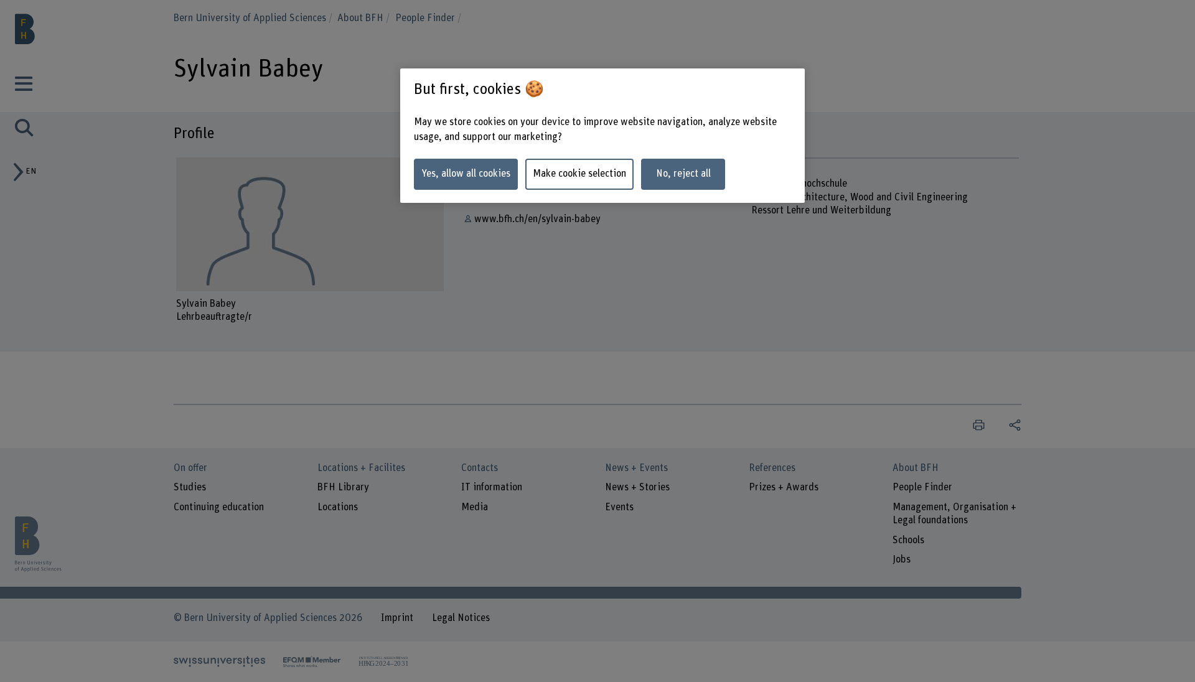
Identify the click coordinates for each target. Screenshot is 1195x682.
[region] (602, 135)
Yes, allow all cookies (465, 174)
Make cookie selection (579, 174)
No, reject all (683, 174)
